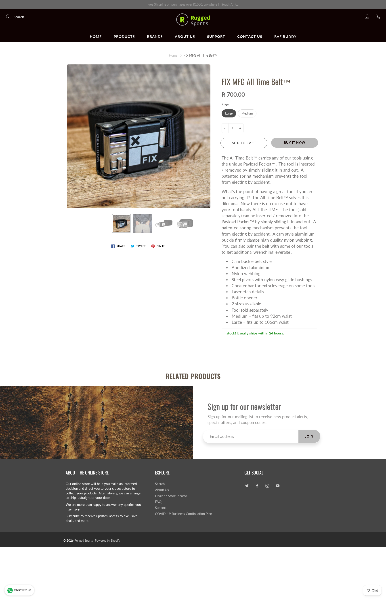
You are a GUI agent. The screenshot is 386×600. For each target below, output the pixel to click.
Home (96, 36)
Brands (155, 36)
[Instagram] (267, 485)
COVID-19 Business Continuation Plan (183, 514)
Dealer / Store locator (171, 496)
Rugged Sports (83, 540)
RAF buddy (285, 36)
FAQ (158, 502)
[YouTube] (277, 485)
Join (309, 436)
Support (216, 36)
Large (229, 113)
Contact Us (249, 36)
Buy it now (295, 143)
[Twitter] (247, 485)
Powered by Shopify (107, 540)
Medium (247, 113)
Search (160, 484)
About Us (185, 36)
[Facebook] (257, 485)
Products (124, 36)
